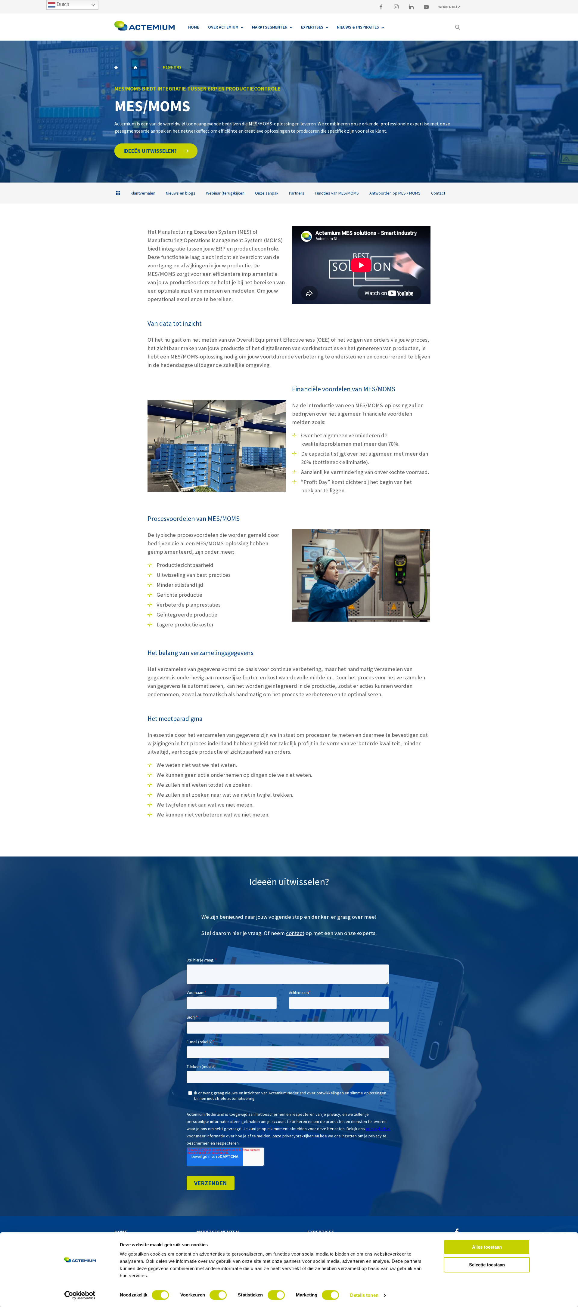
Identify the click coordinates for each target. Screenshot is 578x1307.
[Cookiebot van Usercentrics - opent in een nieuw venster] (80, 1295)
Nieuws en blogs (180, 193)
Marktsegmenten (217, 1232)
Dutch (62, 4)
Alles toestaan (487, 1247)
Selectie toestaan (487, 1264)
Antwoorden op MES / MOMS (395, 193)
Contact (438, 193)
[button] (155, 150)
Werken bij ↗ (449, 7)
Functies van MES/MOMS (337, 193)
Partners (296, 193)
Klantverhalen (143, 193)
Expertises (320, 1232)
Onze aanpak (266, 193)
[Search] (457, 27)
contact (295, 933)
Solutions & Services (143, 67)
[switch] (218, 1295)
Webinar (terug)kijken (225, 193)
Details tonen (364, 1295)
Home (119, 67)
